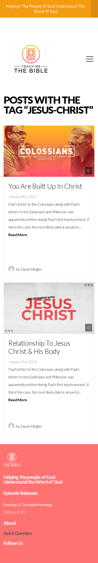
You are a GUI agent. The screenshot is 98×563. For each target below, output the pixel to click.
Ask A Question (18, 533)
